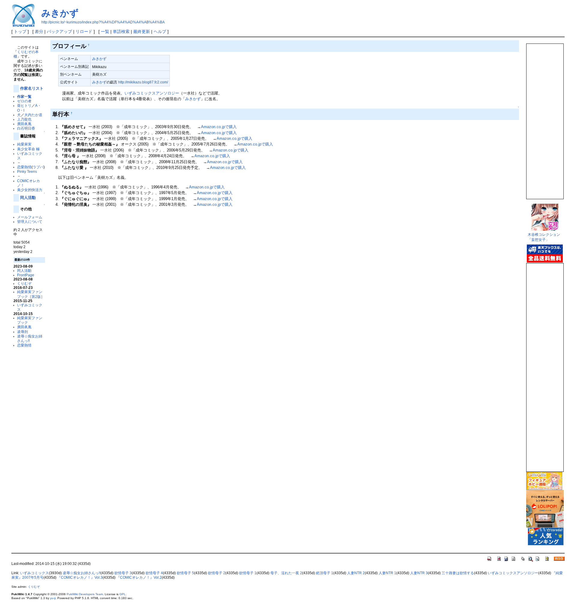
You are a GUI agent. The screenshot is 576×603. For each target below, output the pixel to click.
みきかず (60, 13)
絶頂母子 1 (324, 573)
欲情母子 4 (154, 573)
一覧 (105, 31)
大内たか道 (33, 115)
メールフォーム (29, 217)
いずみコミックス (34, 573)
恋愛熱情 (24, 167)
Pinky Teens (27, 171)
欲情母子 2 (216, 573)
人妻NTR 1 (387, 573)
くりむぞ (24, 283)
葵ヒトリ (24, 105)
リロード (84, 31)
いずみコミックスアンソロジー (151, 93)
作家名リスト (32, 88)
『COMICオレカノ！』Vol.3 (80, 577)
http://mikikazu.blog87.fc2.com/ (143, 82)
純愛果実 (24, 144)
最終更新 (141, 31)
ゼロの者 (24, 101)
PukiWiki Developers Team (85, 594)
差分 (39, 31)
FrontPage (25, 275)
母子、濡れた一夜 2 (286, 573)
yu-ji (53, 598)
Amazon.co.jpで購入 (219, 126)
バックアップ (59, 31)
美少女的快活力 (29, 190)
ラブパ (38, 167)
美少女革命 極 (28, 149)
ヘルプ (160, 31)
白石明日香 (26, 128)
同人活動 (28, 197)
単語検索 (121, 31)
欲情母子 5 (185, 573)
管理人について (29, 222)
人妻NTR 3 (419, 573)
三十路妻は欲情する (458, 573)
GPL (122, 594)
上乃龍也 (24, 119)
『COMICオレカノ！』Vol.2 (139, 577)
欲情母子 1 (247, 573)
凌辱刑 (22, 332)
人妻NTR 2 (356, 573)
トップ (20, 31)
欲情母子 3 (123, 573)
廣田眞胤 (24, 124)
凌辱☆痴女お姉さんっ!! (81, 573)
